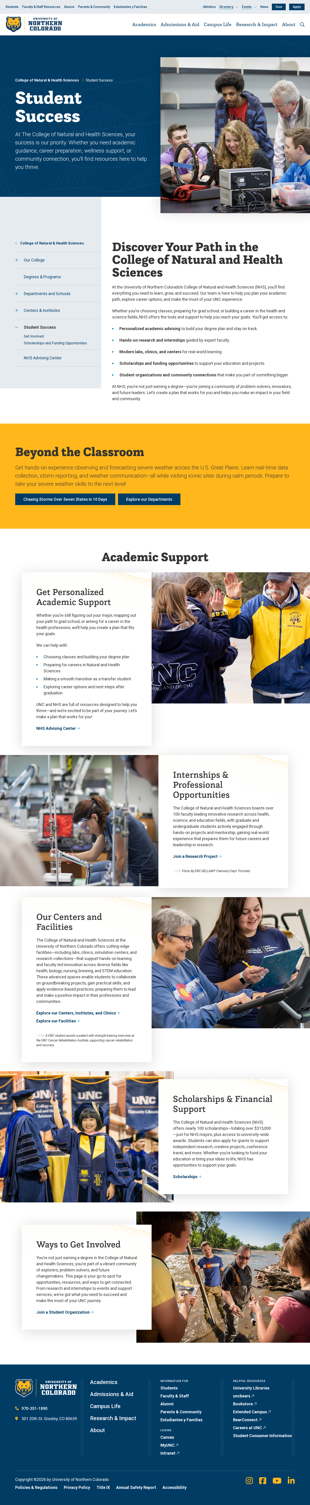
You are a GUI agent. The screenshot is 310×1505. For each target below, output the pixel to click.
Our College (34, 260)
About (288, 24)
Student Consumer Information (262, 1435)
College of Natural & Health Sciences (47, 80)
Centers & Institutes (42, 310)
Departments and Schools (47, 293)
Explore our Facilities (56, 1021)
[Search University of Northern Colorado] (302, 24)
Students (12, 7)
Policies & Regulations (36, 1487)
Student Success (40, 327)
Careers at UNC (247, 1427)
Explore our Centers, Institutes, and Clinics (76, 1013)
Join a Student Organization (63, 1312)
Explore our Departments (149, 499)
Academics (144, 24)
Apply (297, 7)
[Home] (33, 24)
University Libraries (251, 1388)
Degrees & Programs (42, 276)
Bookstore (243, 1403)
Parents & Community (94, 7)
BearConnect (245, 1419)
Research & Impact (257, 24)
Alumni (69, 7)
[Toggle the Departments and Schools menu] (16, 294)
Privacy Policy (77, 1487)
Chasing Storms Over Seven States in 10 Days (65, 499)
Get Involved (34, 336)
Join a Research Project (195, 856)
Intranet (167, 1453)
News (264, 7)
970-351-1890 (34, 1408)
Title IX (103, 1487)
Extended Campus (250, 1411)
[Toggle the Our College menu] (16, 260)
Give (279, 7)
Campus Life (217, 24)
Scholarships (185, 1176)
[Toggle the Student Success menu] (16, 327)
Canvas (167, 1437)
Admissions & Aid (180, 24)
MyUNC (167, 1445)
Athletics (209, 7)
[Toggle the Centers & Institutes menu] (16, 310)
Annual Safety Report (136, 1487)
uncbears (241, 1396)
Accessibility (174, 1487)
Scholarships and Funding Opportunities (55, 343)
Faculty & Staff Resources (41, 7)
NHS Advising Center (43, 357)
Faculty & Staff (174, 1396)
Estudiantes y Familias (130, 7)
